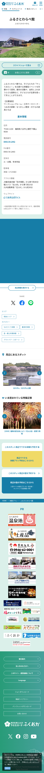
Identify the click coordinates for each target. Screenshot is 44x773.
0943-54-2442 (9, 141)
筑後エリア (8, 316)
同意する (8, 768)
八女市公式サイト (13, 197)
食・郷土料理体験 (10, 333)
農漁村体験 (26, 327)
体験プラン (13, 501)
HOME (4, 501)
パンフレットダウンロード (22, 706)
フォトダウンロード (22, 692)
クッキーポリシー (33, 762)
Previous (4, 373)
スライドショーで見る (22, 65)
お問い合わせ (22, 713)
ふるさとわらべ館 (26, 501)
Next (39, 373)
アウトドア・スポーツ (12, 339)
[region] (22, 9)
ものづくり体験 (9, 327)
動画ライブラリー (22, 699)
